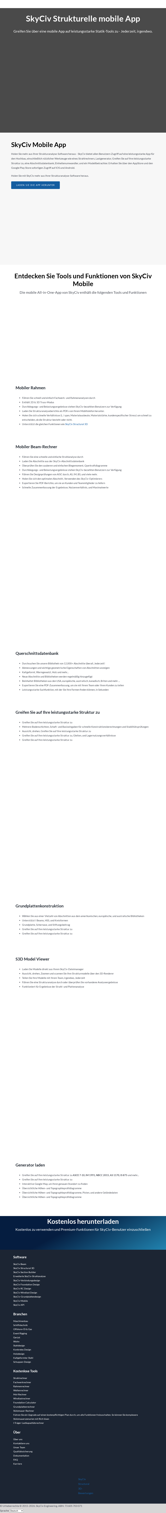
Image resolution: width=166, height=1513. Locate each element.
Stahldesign (19, 1345)
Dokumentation (21, 1455)
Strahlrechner (20, 1378)
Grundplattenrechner (24, 1406)
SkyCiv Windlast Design (25, 1292)
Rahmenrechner (21, 1386)
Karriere (17, 1463)
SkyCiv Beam (19, 1264)
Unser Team (19, 1447)
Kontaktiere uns (21, 1443)
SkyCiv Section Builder (24, 1272)
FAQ (15, 1459)
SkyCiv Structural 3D (76, 424)
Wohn (16, 1341)
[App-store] (106, 53)
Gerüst (16, 1337)
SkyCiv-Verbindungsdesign (26, 1280)
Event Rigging (20, 1333)
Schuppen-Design (22, 1361)
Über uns (17, 1439)
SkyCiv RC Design (22, 1288)
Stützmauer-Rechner (23, 1410)
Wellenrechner (20, 1390)
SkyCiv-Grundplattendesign (27, 1296)
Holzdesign (18, 1353)
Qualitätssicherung (22, 1451)
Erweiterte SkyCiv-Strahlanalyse (29, 1276)
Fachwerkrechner (22, 1382)
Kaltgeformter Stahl (23, 1357)
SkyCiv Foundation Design (26, 1284)
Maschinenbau (20, 1321)
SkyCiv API (18, 1304)
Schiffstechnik (20, 1325)
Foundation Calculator (24, 1402)
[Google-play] (59, 86)
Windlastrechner (21, 1398)
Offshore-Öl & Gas (22, 1329)
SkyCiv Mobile (20, 1300)
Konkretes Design (22, 1349)
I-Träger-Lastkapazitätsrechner (28, 1423)
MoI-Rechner (20, 1394)
